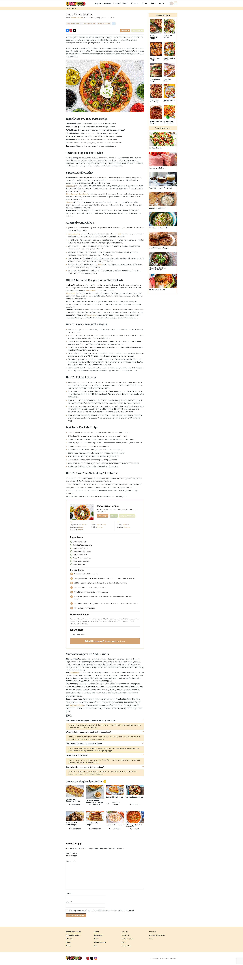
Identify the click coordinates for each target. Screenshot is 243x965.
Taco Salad (70, 293)
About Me (125, 931)
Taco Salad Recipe (168, 36)
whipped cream (77, 705)
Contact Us (152, 931)
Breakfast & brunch (73, 935)
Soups (96, 939)
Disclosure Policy (127, 939)
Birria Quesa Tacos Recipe (169, 122)
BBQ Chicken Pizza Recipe (154, 101)
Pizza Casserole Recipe (154, 37)
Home (68, 8)
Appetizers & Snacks (103, 3)
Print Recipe (125, 30)
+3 (113, 24)
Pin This (114, 516)
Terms (151, 939)
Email (69, 902)
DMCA (123, 942)
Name (69, 893)
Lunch (161, 3)
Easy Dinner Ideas (73, 24)
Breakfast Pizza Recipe (169, 59)
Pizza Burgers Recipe (155, 80)
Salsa (100, 264)
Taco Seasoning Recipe (156, 122)
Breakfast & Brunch (120, 3)
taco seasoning (74, 234)
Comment (71, 861)
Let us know (110, 641)
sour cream (90, 290)
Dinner (144, 3)
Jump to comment (127, 516)
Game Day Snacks (89, 24)
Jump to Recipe (137, 30)
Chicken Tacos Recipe (169, 101)
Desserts (134, 3)
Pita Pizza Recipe (167, 80)
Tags (95, 946)
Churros (69, 202)
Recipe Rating (71, 853)
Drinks (153, 3)
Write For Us (125, 935)
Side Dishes (98, 935)
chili (119, 234)
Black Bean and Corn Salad (77, 194)
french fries (91, 315)
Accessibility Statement (157, 935)
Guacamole (70, 186)
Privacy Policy (126, 946)
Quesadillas (74, 673)
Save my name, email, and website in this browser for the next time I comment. (101, 910)
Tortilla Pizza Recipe (155, 59)
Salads (96, 932)
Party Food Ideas (104, 24)
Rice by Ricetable (100, 942)
